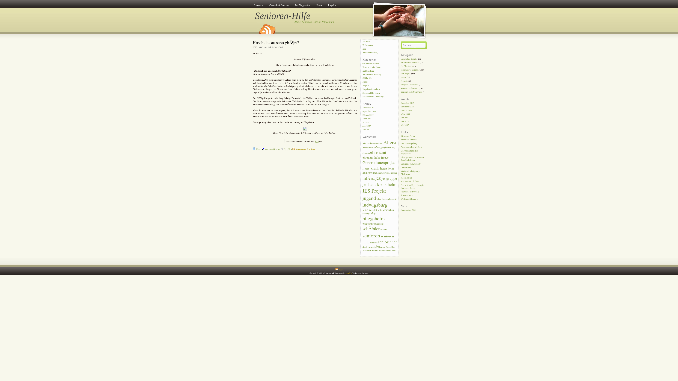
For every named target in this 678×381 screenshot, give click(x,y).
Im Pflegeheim (302, 5)
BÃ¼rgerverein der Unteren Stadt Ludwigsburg (412, 158)
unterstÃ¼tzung (376, 247)
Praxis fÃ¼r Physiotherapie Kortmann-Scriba (412, 186)
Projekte (332, 5)
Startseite (258, 5)
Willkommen (367, 45)
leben (378, 199)
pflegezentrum (369, 223)
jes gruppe (389, 178)
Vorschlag (390, 247)
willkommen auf (383, 250)
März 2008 (366, 118)
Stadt (364, 247)
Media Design (406, 177)
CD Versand (406, 167)
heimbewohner (369, 172)
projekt (380, 223)
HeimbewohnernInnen (387, 172)
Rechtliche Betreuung (410, 191)
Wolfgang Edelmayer (409, 199)
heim (391, 168)
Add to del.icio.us (272, 149)
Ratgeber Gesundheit (371, 89)
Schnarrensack (407, 195)
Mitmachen (388, 209)
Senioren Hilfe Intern (371, 93)
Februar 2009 (368, 115)
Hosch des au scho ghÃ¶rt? (276, 42)
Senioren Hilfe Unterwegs (373, 96)
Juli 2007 (366, 122)
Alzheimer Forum (408, 136)
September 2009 (369, 111)
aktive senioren (376, 143)
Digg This (288, 149)
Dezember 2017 (369, 107)
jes (378, 177)
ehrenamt (378, 152)
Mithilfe (378, 209)
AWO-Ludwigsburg (409, 143)
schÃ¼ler (371, 228)
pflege (373, 213)
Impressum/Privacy (370, 52)
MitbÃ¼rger (368, 209)
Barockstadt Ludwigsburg (411, 147)
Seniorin (373, 242)
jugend (369, 198)
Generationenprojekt (379, 162)
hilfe (366, 178)
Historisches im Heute (371, 67)
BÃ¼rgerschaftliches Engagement (409, 152)
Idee (364, 48)
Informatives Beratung (371, 74)
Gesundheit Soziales (279, 5)
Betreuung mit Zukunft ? (411, 163)
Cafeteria (366, 153)
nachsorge (366, 213)
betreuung (390, 147)
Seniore (383, 229)
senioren (371, 235)
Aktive (365, 143)
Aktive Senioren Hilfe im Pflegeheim (314, 21)
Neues (319, 5)
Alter (388, 142)
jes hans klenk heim (379, 184)
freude (384, 157)
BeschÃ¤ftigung (377, 147)
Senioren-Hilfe (283, 15)
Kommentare (408, 210)
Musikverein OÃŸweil (410, 181)
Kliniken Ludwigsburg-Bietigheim (410, 172)
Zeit (394, 250)
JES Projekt (367, 78)
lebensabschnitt (389, 199)
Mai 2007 (366, 129)
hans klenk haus (374, 168)
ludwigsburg (374, 204)
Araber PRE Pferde (409, 139)
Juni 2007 (366, 126)
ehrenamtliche (371, 157)
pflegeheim (373, 218)
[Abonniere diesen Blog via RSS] (267, 28)
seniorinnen (388, 242)
